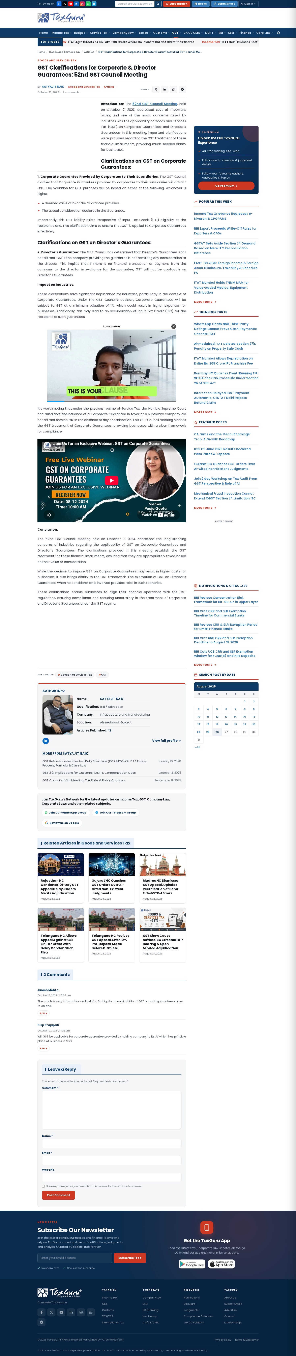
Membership (232, 1322)
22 (244, 724)
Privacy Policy (223, 1340)
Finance (245, 33)
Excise (143, 33)
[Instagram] (82, 3)
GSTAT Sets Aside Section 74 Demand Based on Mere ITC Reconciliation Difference (225, 248)
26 (217, 732)
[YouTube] (70, 3)
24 (199, 732)
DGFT (209, 33)
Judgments (191, 1310)
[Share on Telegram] (182, 89)
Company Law (123, 33)
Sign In (248, 4)
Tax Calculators (194, 1322)
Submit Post (226, 3)
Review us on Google (64, 823)
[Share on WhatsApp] (173, 89)
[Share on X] (155, 89)
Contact (229, 1316)
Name (47, 1136)
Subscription (178, 3)
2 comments (71, 92)
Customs (160, 33)
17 (199, 724)
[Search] (157, 4)
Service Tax (98, 33)
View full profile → (166, 741)
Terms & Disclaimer (247, 1340)
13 (226, 717)
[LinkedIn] (76, 3)
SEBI (231, 33)
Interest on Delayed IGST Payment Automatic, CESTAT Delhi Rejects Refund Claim (221, 398)
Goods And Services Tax (76, 674)
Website (48, 1170)
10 (198, 717)
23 (254, 724)
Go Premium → (226, 186)
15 (244, 717)
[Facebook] (59, 3)
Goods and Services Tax (64, 52)
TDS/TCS (107, 1316)
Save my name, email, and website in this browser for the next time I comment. (94, 1186)
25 (208, 732)
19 (217, 724)
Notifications (192, 1298)
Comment (50, 1088)
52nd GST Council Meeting (154, 104)
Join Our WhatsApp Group (68, 813)
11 (208, 717)
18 (208, 724)
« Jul (197, 747)
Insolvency (150, 1316)
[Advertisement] (67, 141)
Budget (79, 33)
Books (202, 3)
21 (235, 724)
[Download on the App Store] (221, 1264)
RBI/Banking (150, 1310)
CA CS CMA (191, 33)
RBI (220, 33)
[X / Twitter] (64, 3)
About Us (230, 1298)
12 (109, 730)
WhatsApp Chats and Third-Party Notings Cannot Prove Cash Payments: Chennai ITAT (225, 329)
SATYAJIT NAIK (53, 87)
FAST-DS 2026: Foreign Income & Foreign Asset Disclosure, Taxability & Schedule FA (226, 268)
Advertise (230, 1310)
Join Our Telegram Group (117, 813)
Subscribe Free (130, 1258)
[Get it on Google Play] (192, 1264)
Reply (43, 1013)
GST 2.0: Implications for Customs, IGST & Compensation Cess (89, 772)
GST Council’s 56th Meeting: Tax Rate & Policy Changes (83, 780)
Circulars (189, 1304)
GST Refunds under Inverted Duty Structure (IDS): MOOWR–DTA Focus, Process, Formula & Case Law (94, 763)
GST (175, 33)
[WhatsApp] (88, 3)
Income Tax (60, 33)
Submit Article (233, 1304)
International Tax (113, 1322)
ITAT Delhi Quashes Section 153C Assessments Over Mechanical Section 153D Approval (210, 42)
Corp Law (263, 33)
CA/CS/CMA (151, 1322)
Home (43, 33)
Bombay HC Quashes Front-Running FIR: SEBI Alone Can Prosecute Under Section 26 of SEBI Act (226, 378)
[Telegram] (94, 3)
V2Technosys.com (112, 1339)
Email (47, 1153)
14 (235, 717)
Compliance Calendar (198, 1316)
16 (254, 717)
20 (226, 724)
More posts (203, 302)
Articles (89, 52)
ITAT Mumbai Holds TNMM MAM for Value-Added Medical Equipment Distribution (221, 287)
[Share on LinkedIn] (164, 89)
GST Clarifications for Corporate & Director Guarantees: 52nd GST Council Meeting (96, 71)
